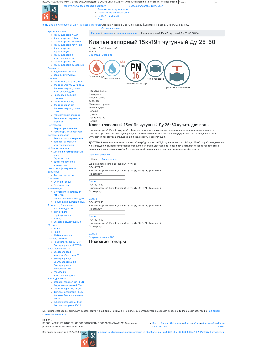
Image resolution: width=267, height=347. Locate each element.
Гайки (57, 231)
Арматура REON (57, 278)
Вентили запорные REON (67, 305)
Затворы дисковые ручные (68, 138)
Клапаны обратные (64, 105)
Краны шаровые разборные (69, 64)
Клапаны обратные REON (67, 288)
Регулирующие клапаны (67, 115)
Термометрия (61, 158)
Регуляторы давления (65, 128)
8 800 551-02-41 (70, 24)
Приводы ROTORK (58, 238)
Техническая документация (113, 9)
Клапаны (52, 78)
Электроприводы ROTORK (68, 245)
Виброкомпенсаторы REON (68, 302)
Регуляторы (54, 125)
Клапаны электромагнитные (69, 84)
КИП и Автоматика (58, 148)
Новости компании (108, 15)
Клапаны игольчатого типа (68, 81)
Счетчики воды (62, 181)
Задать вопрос (110, 159)
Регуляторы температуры (68, 131)
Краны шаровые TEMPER (67, 41)
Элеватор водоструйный (67, 221)
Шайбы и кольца (63, 235)
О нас (101, 19)
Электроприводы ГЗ (59, 248)
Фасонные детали (63, 208)
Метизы (52, 225)
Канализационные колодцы (69, 198)
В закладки (95, 54)
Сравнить (107, 54)
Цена (94, 159)
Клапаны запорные (64, 101)
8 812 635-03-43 (51, 24)
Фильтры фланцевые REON (68, 292)
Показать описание (99, 154)
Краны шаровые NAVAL (66, 38)
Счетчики (53, 178)
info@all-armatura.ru (90, 24)
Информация (99, 5)
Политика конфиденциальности (114, 332)
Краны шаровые (57, 31)
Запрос (93, 181)
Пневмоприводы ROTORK (67, 241)
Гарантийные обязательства (113, 12)
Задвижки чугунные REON (68, 285)
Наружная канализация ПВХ (69, 201)
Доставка (134, 5)
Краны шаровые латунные (68, 44)
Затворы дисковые (58, 135)
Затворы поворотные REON (69, 281)
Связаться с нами (111, 28)
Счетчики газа (62, 185)
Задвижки (53, 68)
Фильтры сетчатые (64, 175)
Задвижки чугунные (65, 74)
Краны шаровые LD (64, 61)
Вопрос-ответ (84, 5)
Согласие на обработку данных (149, 332)
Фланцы (58, 218)
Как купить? (70, 5)
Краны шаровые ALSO (66, 34)
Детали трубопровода (60, 205)
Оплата (143, 5)
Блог (160, 5)
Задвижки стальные (65, 71)
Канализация (55, 188)
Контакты (152, 5)
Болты (57, 228)
